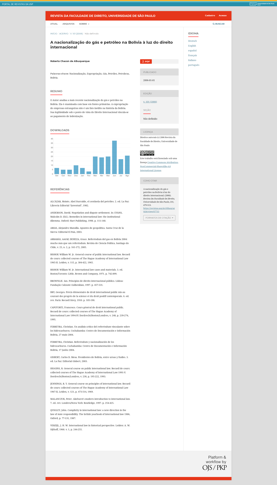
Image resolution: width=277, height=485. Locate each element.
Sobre (83, 23)
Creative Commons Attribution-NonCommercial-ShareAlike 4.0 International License (159, 166)
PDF (147, 61)
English (192, 45)
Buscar (220, 23)
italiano (192, 60)
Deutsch (192, 40)
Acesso (223, 15)
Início (53, 33)
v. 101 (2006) (76, 33)
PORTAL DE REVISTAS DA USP (17, 4)
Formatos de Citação (158, 217)
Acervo (63, 33)
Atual (54, 23)
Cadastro (210, 15)
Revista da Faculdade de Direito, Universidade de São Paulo (102, 15)
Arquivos (68, 23)
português (193, 64)
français (192, 55)
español (192, 50)
